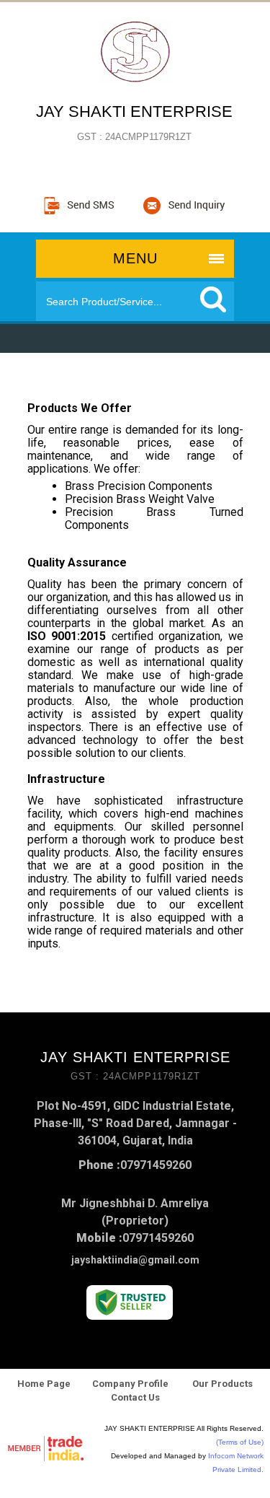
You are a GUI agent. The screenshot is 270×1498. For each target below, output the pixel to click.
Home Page (44, 1383)
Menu (135, 258)
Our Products (221, 1383)
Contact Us (135, 1397)
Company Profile (130, 1383)
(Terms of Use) (240, 1442)
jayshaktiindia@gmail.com (135, 1260)
